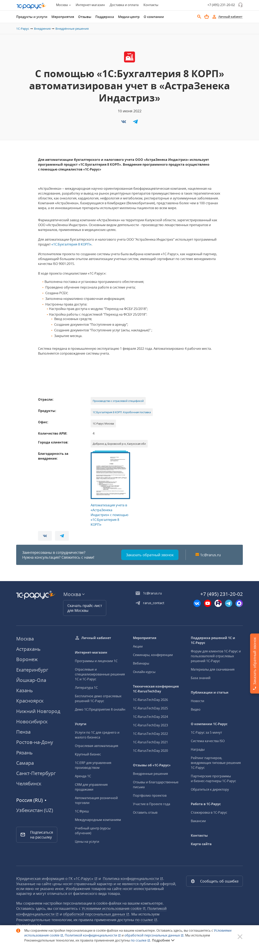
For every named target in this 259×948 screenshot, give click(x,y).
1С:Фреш (82, 811)
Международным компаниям (98, 819)
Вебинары (141, 663)
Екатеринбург (32, 669)
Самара (25, 762)
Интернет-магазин (90, 5)
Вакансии (198, 821)
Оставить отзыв (145, 812)
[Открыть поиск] (199, 16)
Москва (25, 638)
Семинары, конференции (153, 655)
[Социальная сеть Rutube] (218, 603)
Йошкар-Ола (31, 680)
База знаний (200, 678)
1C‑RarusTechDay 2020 (150, 750)
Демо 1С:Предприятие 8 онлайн (100, 709)
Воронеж (27, 659)
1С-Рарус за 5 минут (206, 732)
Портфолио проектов (150, 795)
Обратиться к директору (210, 789)
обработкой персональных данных (94, 914)
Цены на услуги (87, 841)
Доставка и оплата (124, 5)
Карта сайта (201, 844)
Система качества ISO (208, 741)
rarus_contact (153, 603)
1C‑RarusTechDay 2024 (150, 716)
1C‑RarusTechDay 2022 (150, 733)
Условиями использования (114, 908)
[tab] (31, 16)
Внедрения (42, 28)
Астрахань (28, 649)
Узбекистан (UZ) (34, 810)
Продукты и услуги (31, 17)
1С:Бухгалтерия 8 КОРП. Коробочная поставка (122, 412)
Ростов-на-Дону (34, 742)
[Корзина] (206, 16)
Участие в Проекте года (151, 804)
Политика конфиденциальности (131, 878)
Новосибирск (32, 721)
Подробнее (161, 940)
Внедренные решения (150, 773)
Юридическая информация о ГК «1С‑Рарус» (55, 878)
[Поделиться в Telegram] (135, 123)
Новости (197, 701)
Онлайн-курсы (144, 672)
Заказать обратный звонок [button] (150, 554)
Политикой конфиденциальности (91, 935)
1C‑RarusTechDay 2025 (150, 708)
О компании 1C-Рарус (209, 724)
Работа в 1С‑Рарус (206, 804)
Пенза (23, 731)
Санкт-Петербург (36, 773)
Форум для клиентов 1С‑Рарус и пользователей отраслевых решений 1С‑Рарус (216, 656)
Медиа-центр (129, 17)
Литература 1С (86, 687)
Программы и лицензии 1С (96, 661)
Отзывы (84, 17)
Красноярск (30, 700)
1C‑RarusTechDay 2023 (150, 725)
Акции (138, 646)
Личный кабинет (96, 638)
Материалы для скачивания (213, 669)
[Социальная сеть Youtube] (207, 603)
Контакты (150, 5)
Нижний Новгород (38, 711)
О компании (154, 17)
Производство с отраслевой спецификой (118, 401)
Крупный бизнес (88, 754)
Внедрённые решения (72, 28)
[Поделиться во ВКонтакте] (124, 123)
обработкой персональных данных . (154, 935)
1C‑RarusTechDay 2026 (150, 699)
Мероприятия (62, 17)
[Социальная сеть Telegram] (228, 603)
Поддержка (104, 17)
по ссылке (144, 919)
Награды (198, 749)
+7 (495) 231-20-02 (221, 5)
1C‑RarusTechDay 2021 (150, 742)
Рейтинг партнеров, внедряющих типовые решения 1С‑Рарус (216, 763)
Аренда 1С (83, 776)
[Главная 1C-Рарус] (31, 6)
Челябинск (28, 783)
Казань (24, 690)
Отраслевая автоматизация (96, 746)
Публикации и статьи (209, 692)
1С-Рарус (22, 28)
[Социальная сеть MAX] (239, 603)
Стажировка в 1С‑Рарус (209, 812)
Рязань (24, 752)
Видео (196, 709)
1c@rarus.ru (210, 554)
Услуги (80, 724)
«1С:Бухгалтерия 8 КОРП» (71, 244)
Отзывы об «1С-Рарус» (152, 765)
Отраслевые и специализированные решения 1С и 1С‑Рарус (100, 674)
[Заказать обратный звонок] (240, 4)
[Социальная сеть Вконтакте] (197, 603)
